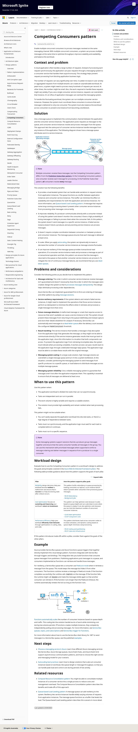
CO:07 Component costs (73, 517)
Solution (116, 36)
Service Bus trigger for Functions (76, 631)
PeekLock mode (82, 566)
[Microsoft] (3, 17)
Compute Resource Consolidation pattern (54, 679)
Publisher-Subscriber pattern (60, 176)
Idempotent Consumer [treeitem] (15, 173)
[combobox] (13, 32)
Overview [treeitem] (10, 68)
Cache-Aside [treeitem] (11, 97)
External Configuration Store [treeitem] (15, 140)
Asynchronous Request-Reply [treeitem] (15, 84)
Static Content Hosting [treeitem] (14, 240)
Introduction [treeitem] (10, 57)
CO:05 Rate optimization (73, 515)
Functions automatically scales (45, 619)
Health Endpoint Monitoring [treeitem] (12, 168)
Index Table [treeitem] (11, 177)
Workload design (119, 44)
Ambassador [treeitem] (11, 76)
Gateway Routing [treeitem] (13, 159)
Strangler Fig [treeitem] (11, 244)
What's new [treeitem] (8, 48)
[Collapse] (25, 28)
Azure (43, 30)
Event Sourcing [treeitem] (12, 135)
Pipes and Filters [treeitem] (12, 191)
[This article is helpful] (130, 59)
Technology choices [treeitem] (12, 261)
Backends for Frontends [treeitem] (15, 89)
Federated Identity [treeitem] (13, 145)
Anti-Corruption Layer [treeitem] (14, 79)
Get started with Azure (126, 23)
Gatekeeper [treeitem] (11, 148)
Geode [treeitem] (9, 163)
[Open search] (128, 17)
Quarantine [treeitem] (11, 202)
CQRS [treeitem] (9, 127)
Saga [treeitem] (9, 219)
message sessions (67, 295)
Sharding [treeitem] (10, 233)
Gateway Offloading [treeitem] (14, 156)
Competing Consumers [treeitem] (15, 118)
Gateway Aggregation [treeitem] (14, 152)
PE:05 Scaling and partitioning (75, 529)
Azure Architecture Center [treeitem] (13, 37)
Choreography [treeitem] (12, 100)
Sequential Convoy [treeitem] (13, 229)
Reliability (38, 485)
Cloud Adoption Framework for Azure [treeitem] (14, 309)
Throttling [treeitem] (10, 248)
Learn (36, 30)
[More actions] (102, 30)
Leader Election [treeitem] (12, 180)
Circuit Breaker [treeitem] (12, 104)
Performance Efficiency (43, 520)
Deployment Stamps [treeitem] (14, 131)
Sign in (133, 17)
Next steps (117, 50)
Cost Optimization (41, 502)
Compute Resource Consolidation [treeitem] (13, 122)
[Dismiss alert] (134, 4)
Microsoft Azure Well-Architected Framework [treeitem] (12, 303)
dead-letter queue (71, 323)
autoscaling (62, 242)
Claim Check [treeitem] (11, 108)
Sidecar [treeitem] (9, 237)
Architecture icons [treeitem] (10, 44)
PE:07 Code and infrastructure (75, 531)
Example (116, 47)
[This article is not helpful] (133, 59)
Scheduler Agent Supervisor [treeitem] (13, 224)
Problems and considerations (123, 39)
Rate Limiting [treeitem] (11, 212)
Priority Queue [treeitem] (12, 195)
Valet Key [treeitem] (10, 251)
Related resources (120, 52)
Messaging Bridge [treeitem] (13, 188)
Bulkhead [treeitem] (10, 93)
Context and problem (121, 34)
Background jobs (70, 498)
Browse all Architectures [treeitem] (12, 40)
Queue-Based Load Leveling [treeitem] (13, 207)
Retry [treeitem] (9, 216)
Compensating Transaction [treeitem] (12, 113)
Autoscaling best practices (48, 662)
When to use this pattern (122, 42)
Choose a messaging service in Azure (52, 649)
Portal (113, 23)
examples (78, 638)
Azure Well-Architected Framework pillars (80, 469)
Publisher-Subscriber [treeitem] (14, 199)
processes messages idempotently (79, 285)
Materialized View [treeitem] (13, 184)
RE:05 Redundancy (71, 496)
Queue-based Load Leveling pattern (69, 203)
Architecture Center (54, 30)
